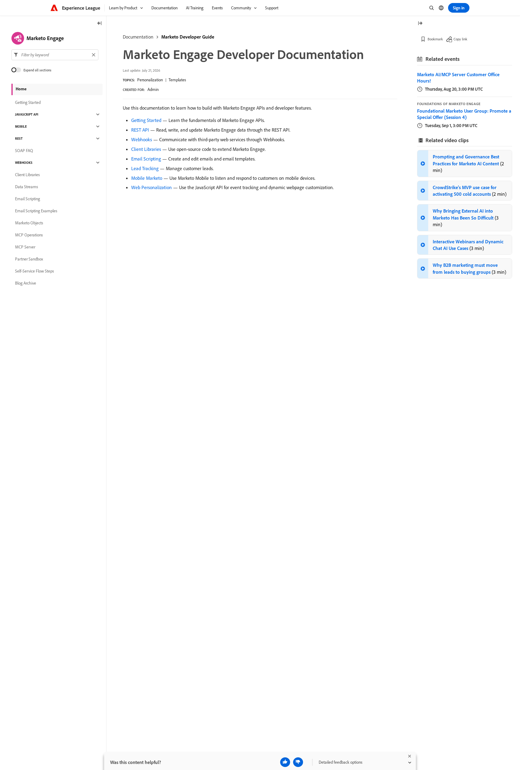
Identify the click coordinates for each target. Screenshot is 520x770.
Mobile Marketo (146, 178)
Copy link (460, 39)
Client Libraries (146, 149)
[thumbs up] (285, 762)
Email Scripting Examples (36, 211)
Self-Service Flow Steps (34, 271)
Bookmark (435, 39)
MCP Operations (29, 235)
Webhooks (141, 139)
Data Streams (26, 186)
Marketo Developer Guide (187, 37)
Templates (177, 80)
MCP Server (25, 247)
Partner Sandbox (29, 259)
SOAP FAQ (24, 150)
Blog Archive (25, 283)
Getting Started (146, 120)
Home (21, 89)
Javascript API (26, 114)
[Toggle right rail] (420, 23)
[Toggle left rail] (99, 23)
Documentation (138, 37)
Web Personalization (151, 187)
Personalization (150, 80)
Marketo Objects (29, 223)
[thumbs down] (298, 762)
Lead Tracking (145, 168)
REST (19, 138)
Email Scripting (146, 159)
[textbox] (54, 54)
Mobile (21, 126)
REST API (140, 130)
